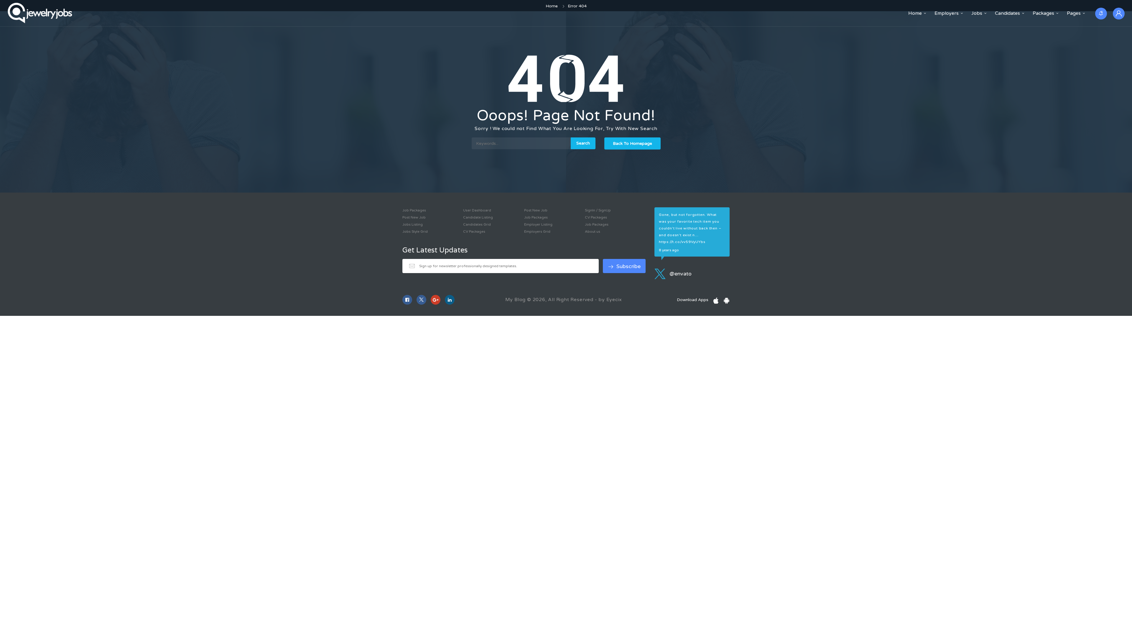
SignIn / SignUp (598, 210)
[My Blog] (40, 13)
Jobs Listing (412, 224)
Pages (1074, 13)
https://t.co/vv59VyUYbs (682, 242)
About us (592, 231)
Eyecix (614, 300)
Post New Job (414, 217)
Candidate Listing (478, 217)
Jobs (976, 13)
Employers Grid (537, 231)
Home (915, 13)
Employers (946, 13)
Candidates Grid (477, 224)
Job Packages (414, 210)
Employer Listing (538, 224)
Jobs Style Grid (415, 231)
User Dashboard (477, 210)
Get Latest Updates (435, 250)
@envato (680, 273)
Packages (1043, 13)
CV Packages (474, 231)
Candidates (1007, 13)
